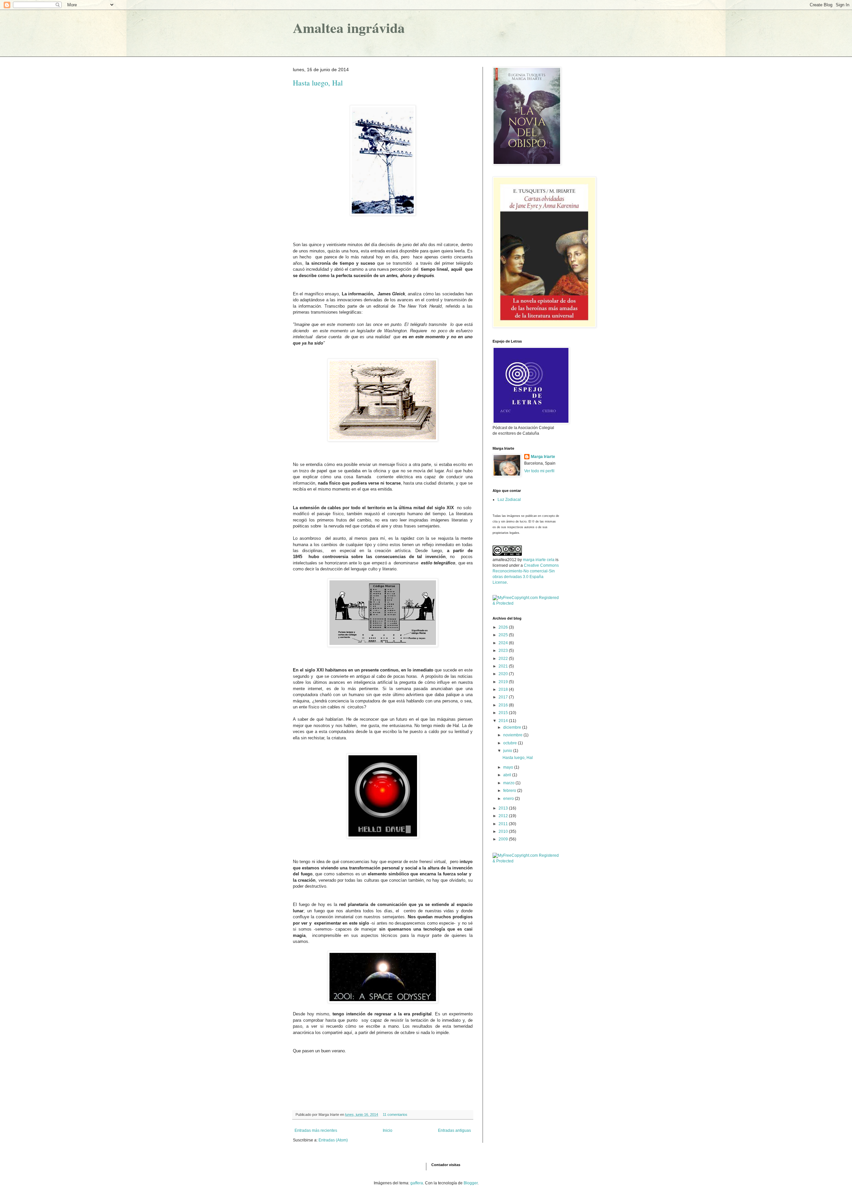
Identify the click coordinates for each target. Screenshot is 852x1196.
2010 (504, 831)
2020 (504, 674)
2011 (504, 824)
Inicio (387, 1130)
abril (507, 775)
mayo (508, 767)
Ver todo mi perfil (539, 471)
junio (508, 750)
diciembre (512, 727)
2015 (504, 712)
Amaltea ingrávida (349, 27)
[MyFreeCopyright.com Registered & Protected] (526, 603)
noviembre (513, 735)
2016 (504, 705)
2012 (504, 816)
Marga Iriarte (543, 456)
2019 (504, 681)
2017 (504, 697)
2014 (504, 720)
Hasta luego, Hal (318, 82)
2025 (504, 635)
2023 (504, 650)
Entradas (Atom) (333, 1140)
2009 (504, 839)
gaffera (416, 1183)
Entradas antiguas (454, 1130)
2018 (504, 689)
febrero (510, 790)
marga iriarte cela (539, 559)
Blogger (471, 1183)
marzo (509, 783)
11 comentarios (395, 1115)
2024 (504, 643)
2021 (504, 666)
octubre (510, 743)
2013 (504, 808)
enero (509, 798)
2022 (504, 658)
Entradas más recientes (316, 1130)
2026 (504, 627)
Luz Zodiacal (509, 499)
